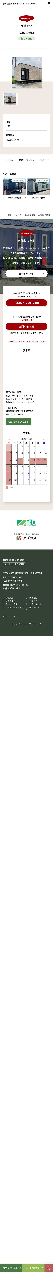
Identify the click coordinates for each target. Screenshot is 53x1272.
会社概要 (10, 597)
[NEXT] (45, 438)
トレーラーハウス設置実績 (24, 215)
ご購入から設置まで (14, 607)
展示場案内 (11, 601)
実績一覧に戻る (26, 159)
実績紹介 (33, 597)
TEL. (26, 303)
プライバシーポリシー (9, 616)
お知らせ (33, 601)
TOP (9, 215)
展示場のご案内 (26, 273)
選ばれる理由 (12, 604)
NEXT (43, 159)
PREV (10, 159)
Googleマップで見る (18, 421)
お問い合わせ (26, 326)
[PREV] (8, 438)
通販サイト (34, 607)
